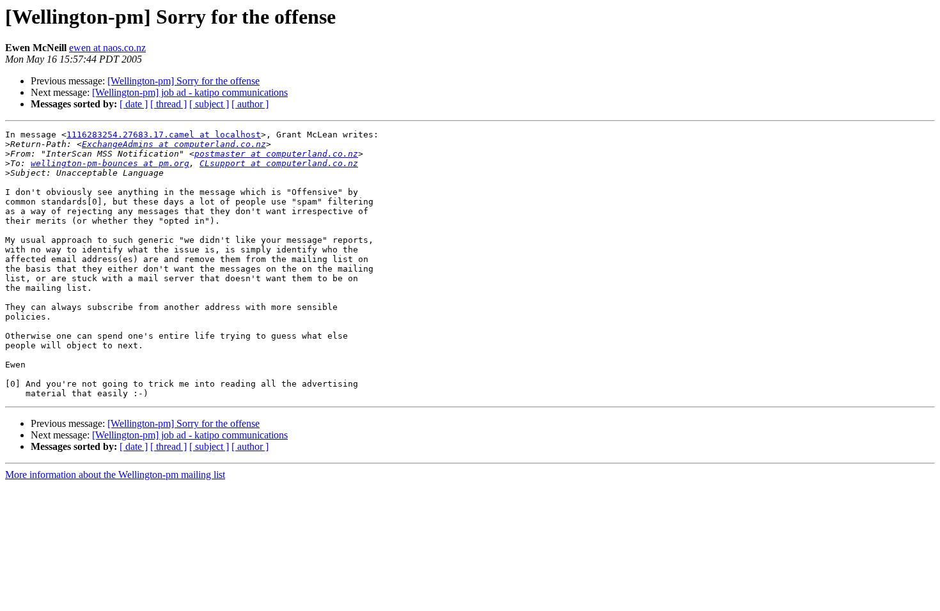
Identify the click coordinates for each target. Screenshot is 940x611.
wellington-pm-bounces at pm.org (110, 163)
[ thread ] (168, 103)
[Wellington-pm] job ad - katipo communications (190, 92)
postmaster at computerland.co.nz (276, 154)
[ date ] (134, 103)
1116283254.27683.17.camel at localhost (164, 134)
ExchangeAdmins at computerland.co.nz (174, 144)
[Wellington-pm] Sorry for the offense (183, 80)
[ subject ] (209, 103)
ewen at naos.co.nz (107, 47)
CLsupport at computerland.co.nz (279, 163)
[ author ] (250, 103)
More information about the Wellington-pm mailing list (115, 474)
